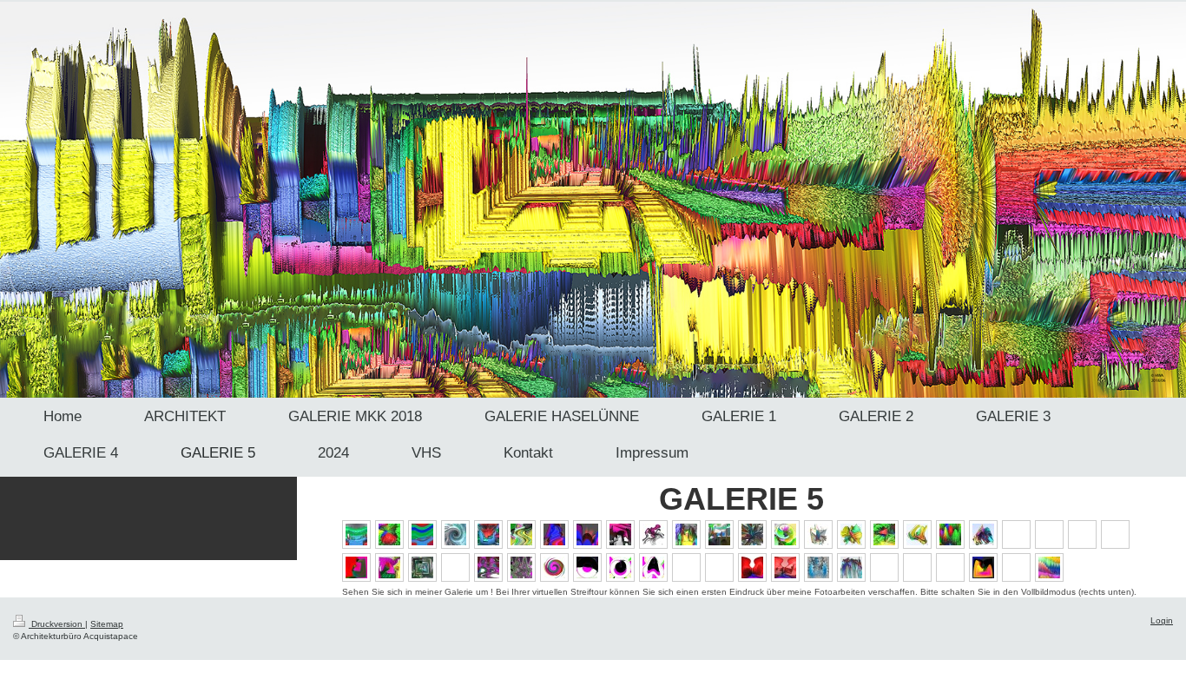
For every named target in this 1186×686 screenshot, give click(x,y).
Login (1161, 620)
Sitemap (106, 624)
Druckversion (57, 624)
